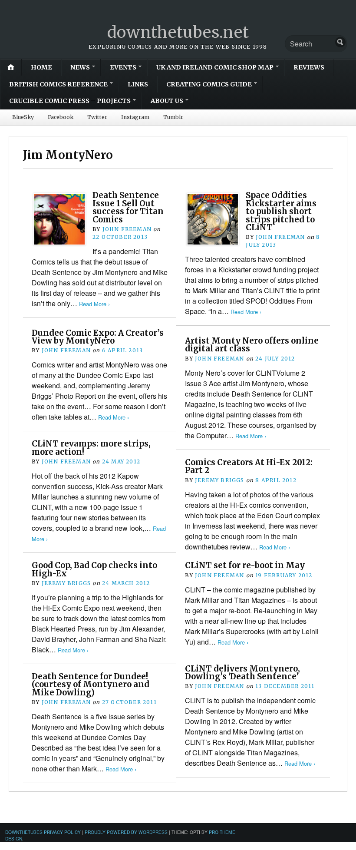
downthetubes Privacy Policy (43, 832)
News (80, 67)
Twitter (97, 117)
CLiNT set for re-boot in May (245, 565)
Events (123, 67)
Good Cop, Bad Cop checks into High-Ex (94, 569)
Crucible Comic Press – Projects (70, 101)
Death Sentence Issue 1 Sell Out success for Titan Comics (128, 207)
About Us (167, 101)
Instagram (135, 117)
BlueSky (23, 117)
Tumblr (173, 117)
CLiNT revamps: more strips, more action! (91, 447)
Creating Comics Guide (209, 84)
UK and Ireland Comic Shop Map (215, 67)
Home (41, 67)
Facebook (60, 117)
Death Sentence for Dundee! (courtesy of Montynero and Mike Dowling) (90, 684)
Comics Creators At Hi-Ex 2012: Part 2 (249, 466)
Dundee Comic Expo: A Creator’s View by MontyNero (98, 337)
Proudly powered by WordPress (126, 832)
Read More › (94, 304)
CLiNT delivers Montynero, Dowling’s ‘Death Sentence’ (242, 672)
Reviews (308, 67)
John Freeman (127, 229)
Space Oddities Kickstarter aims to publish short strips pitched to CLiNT (281, 211)
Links (138, 84)
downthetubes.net (178, 32)
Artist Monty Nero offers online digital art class (252, 345)
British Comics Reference (58, 84)
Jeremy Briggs (219, 480)
